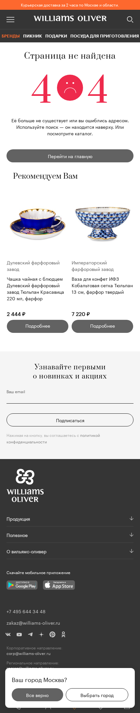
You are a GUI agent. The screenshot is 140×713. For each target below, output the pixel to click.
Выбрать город (97, 694)
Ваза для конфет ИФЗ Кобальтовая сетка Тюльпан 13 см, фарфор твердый (102, 285)
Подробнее (37, 325)
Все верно (37, 694)
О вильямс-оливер (27, 551)
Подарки (56, 35)
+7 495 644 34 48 (26, 611)
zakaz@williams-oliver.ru (33, 622)
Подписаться (70, 419)
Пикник (32, 35)
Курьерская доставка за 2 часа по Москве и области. (70, 4)
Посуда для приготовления (104, 35)
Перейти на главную (70, 155)
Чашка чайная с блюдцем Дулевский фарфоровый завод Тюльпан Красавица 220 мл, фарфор (35, 288)
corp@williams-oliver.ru (28, 653)
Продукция (18, 518)
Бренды (11, 35)
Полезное (17, 534)
